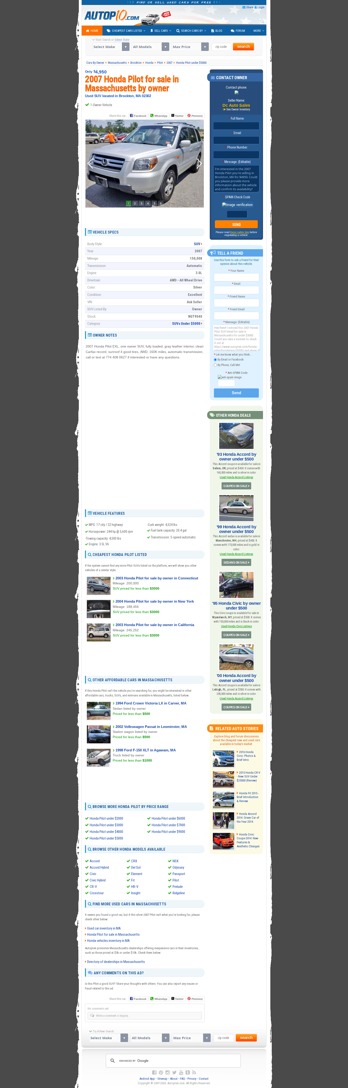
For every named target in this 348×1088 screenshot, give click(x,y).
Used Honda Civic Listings (236, 626)
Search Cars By (192, 30)
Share (249, 7)
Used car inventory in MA (104, 928)
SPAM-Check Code (236, 197)
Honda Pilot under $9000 (168, 832)
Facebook (140, 115)
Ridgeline (179, 893)
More (257, 30)
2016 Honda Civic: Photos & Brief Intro (246, 756)
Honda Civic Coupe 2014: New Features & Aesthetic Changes (248, 840)
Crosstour (97, 893)
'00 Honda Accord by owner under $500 (236, 678)
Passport (179, 874)
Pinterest (197, 115)
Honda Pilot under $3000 (106, 825)
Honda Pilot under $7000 (168, 825)
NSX (175, 861)
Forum (240, 30)
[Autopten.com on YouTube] (181, 1072)
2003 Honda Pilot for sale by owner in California (155, 625)
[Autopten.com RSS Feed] (194, 1072)
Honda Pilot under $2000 (106, 818)
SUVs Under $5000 (186, 323)
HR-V (134, 887)
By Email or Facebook (230, 359)
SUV (197, 244)
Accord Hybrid (99, 867)
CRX (134, 861)
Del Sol (136, 867)
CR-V (93, 887)
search (243, 46)
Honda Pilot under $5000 (106, 838)
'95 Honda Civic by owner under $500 (236, 605)
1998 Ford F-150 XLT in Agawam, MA (146, 750)
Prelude (178, 887)
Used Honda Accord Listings (236, 477)
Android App (147, 1078)
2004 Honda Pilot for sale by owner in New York (155, 601)
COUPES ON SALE (235, 486)
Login (261, 7)
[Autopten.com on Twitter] (174, 1072)
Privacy (191, 1078)
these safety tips (239, 232)
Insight (135, 893)
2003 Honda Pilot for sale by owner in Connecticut (157, 578)
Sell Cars (161, 30)
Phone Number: (236, 147)
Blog (218, 30)
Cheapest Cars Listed (127, 30)
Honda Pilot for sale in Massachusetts (113, 934)
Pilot (176, 880)
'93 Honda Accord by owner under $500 (236, 456)
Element (136, 874)
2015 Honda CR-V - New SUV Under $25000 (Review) (248, 776)
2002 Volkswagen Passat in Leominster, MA (151, 727)
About (174, 1078)
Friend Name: (236, 296)
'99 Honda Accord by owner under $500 (236, 529)
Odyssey (178, 867)
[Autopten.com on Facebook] (154, 1072)
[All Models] (150, 46)
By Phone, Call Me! (228, 364)
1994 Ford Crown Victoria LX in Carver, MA (151, 703)
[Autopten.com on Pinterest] (161, 1072)
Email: (236, 133)
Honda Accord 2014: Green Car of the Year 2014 (248, 818)
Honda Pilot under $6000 (168, 818)
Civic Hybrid (98, 880)
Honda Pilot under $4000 (106, 832)
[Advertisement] (144, 216)
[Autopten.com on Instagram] (167, 1072)
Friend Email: (236, 309)
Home (94, 30)
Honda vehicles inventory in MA (108, 941)
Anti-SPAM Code (236, 373)
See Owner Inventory (238, 109)
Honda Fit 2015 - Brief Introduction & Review (248, 797)
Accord (95, 861)
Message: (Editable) (236, 162)
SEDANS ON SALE (235, 562)
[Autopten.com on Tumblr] (188, 1072)
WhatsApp (160, 115)
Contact (204, 1078)
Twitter (178, 115)
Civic (93, 874)
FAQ (182, 1078)
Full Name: (236, 118)
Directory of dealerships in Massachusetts (116, 962)
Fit (133, 880)
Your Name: (236, 270)
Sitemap (162, 1078)
